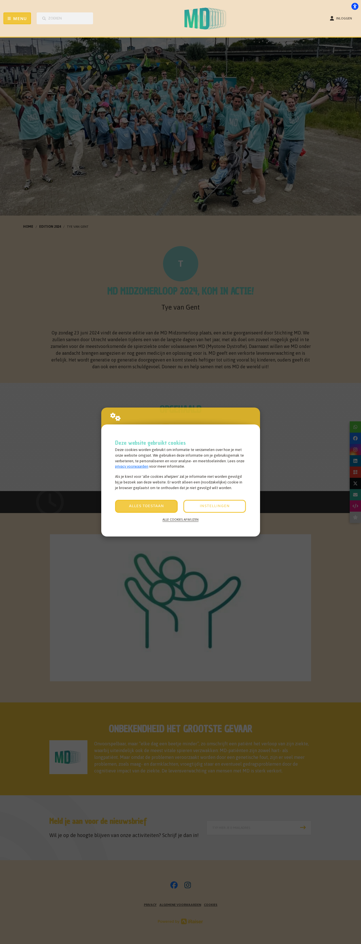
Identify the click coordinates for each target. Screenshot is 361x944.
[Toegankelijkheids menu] (354, 6)
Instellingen (215, 506)
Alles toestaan (146, 506)
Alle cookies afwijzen (180, 519)
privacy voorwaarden (131, 466)
